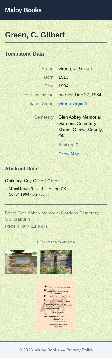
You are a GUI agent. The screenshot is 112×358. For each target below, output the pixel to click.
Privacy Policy (79, 349)
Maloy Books (23, 10)
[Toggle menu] (103, 10)
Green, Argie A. (73, 103)
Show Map (68, 153)
